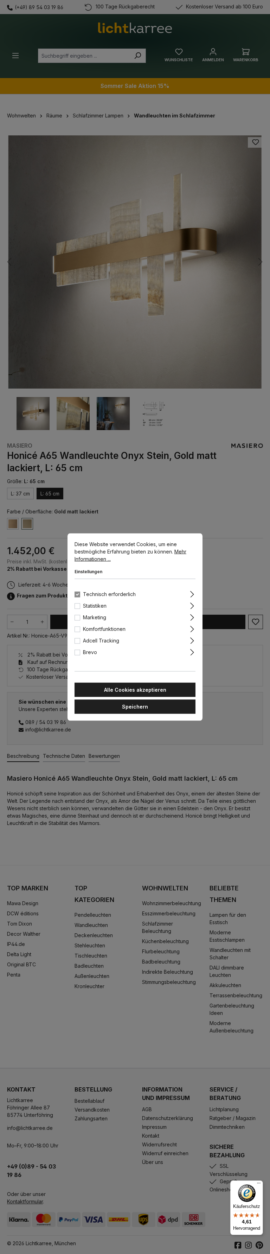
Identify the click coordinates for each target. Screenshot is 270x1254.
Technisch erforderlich (109, 594)
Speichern (135, 707)
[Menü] (259, 1185)
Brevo (90, 652)
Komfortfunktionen (104, 629)
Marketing (94, 617)
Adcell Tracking (101, 641)
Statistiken (95, 606)
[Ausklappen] (192, 593)
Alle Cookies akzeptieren (135, 690)
